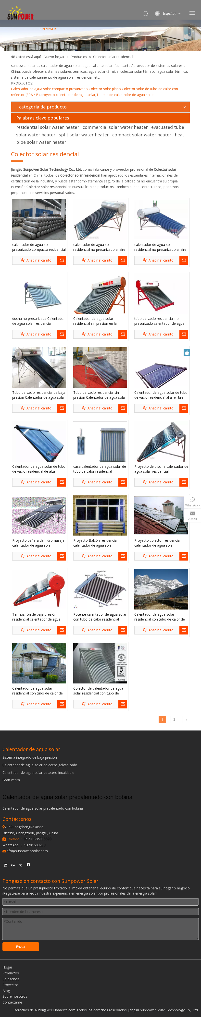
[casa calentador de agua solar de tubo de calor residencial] (100, 442)
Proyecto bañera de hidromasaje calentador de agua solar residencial (38, 543)
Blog (6, 990)
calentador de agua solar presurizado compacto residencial (39, 247)
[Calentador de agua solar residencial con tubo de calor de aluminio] (39, 662)
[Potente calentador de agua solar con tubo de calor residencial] (100, 588)
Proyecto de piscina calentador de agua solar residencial (161, 469)
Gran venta (11, 780)
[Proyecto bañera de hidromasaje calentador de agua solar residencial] (39, 515)
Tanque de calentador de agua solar (125, 94)
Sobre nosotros (14, 996)
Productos (10, 973)
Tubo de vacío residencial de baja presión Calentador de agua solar (38, 395)
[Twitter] (21, 866)
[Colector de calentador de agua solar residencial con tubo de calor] (100, 671)
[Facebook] (28, 866)
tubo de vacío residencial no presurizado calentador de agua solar (159, 321)
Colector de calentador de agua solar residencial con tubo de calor (98, 691)
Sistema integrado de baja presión (29, 757)
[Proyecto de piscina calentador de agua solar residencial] (161, 442)
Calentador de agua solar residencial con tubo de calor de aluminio (37, 691)
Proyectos (10, 984)
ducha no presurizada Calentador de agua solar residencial (38, 321)
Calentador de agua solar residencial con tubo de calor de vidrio (159, 617)
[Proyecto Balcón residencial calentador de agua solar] (100, 515)
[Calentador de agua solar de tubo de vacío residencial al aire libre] (161, 373)
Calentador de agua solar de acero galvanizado (39, 765)
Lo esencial (11, 979)
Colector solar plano (105, 88)
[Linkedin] (6, 866)
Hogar (7, 967)
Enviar (20, 946)
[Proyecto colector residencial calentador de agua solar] (161, 515)
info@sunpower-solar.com (25, 851)
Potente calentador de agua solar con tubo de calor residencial (99, 617)
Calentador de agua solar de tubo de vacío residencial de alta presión (38, 469)
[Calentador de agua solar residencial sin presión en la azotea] (100, 300)
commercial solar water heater (115, 127)
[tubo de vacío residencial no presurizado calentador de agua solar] (161, 297)
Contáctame (12, 1002)
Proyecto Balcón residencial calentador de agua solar (95, 543)
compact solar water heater (141, 135)
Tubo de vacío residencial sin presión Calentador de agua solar (99, 395)
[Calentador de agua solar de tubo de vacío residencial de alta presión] (39, 441)
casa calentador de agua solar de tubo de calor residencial (99, 469)
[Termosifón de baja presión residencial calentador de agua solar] (39, 588)
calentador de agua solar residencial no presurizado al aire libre (99, 247)
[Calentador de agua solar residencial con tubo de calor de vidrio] (161, 588)
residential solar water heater (47, 127)
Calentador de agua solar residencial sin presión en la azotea (95, 321)
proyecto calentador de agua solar (68, 94)
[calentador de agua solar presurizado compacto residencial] (39, 219)
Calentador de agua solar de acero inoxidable (38, 772)
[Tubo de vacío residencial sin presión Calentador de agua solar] (100, 367)
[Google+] (13, 866)
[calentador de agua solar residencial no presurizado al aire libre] (100, 220)
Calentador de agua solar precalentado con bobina (42, 808)
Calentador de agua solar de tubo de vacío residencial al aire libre (161, 395)
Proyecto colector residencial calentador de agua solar (157, 543)
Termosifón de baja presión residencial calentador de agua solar (36, 617)
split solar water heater (84, 135)
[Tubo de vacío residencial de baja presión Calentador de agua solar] (39, 370)
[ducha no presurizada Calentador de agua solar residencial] (39, 293)
